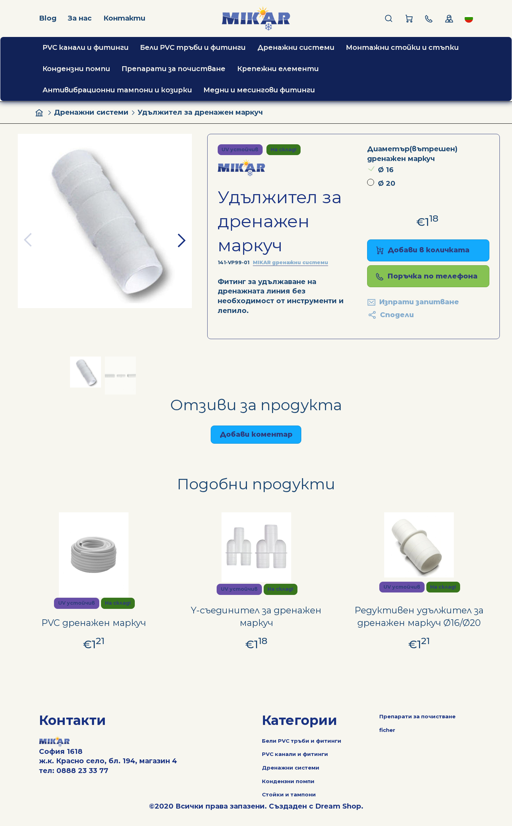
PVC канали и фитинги (295, 754)
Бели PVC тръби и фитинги (301, 740)
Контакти (124, 18)
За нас (80, 18)
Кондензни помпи (288, 781)
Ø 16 (386, 170)
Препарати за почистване (417, 716)
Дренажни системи (91, 112)
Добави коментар (256, 434)
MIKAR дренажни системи (290, 262)
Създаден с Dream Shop (315, 806)
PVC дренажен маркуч (93, 622)
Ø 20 (386, 183)
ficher (387, 730)
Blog (47, 18)
